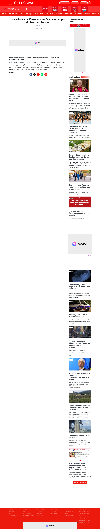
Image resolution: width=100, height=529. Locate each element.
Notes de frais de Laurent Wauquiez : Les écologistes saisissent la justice (79, 376)
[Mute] (27, 9)
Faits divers (39, 14)
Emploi (87, 14)
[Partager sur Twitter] (34, 75)
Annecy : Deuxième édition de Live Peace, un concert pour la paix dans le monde (79, 344)
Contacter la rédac (28, 515)
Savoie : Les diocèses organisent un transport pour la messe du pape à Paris (79, 97)
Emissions (40, 513)
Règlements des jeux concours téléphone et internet (84, 522)
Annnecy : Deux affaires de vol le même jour (79, 316)
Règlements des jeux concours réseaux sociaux (84, 513)
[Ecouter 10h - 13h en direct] (80, 25)
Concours (68, 14)
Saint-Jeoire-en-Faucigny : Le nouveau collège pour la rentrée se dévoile (80, 187)
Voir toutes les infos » (80, 482)
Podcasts (59, 14)
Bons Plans (13, 14)
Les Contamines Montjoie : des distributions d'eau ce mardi (79, 407)
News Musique (27, 513)
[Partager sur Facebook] (30, 75)
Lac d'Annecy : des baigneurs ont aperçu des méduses (79, 287)
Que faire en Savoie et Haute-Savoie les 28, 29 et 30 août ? (79, 214)
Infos (21, 14)
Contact (11, 511)
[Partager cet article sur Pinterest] (38, 75)
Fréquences (12, 517)
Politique (29, 14)
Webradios (49, 14)
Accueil (4, 14)
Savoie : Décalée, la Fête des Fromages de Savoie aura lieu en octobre (79, 157)
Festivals (95, 14)
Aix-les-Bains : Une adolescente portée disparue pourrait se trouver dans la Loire (77, 466)
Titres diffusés (13, 515)
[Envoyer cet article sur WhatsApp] (41, 75)
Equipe (11, 513)
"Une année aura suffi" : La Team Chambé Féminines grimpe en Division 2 (79, 129)
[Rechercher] (89, 2)
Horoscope (78, 14)
